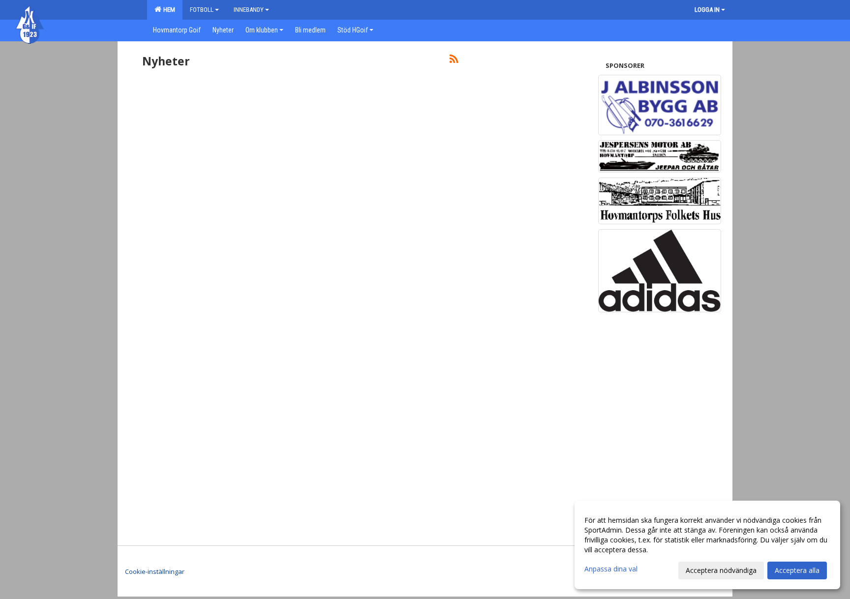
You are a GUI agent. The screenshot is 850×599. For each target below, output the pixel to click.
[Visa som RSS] (454, 60)
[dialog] (707, 545)
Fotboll (201, 9)
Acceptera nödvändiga (721, 570)
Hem (167, 9)
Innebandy (249, 9)
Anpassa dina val (611, 569)
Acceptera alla (797, 570)
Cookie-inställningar (154, 571)
